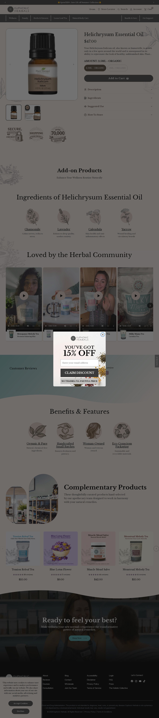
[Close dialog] (103, 335)
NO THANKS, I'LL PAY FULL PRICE (79, 381)
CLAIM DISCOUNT (79, 373)
